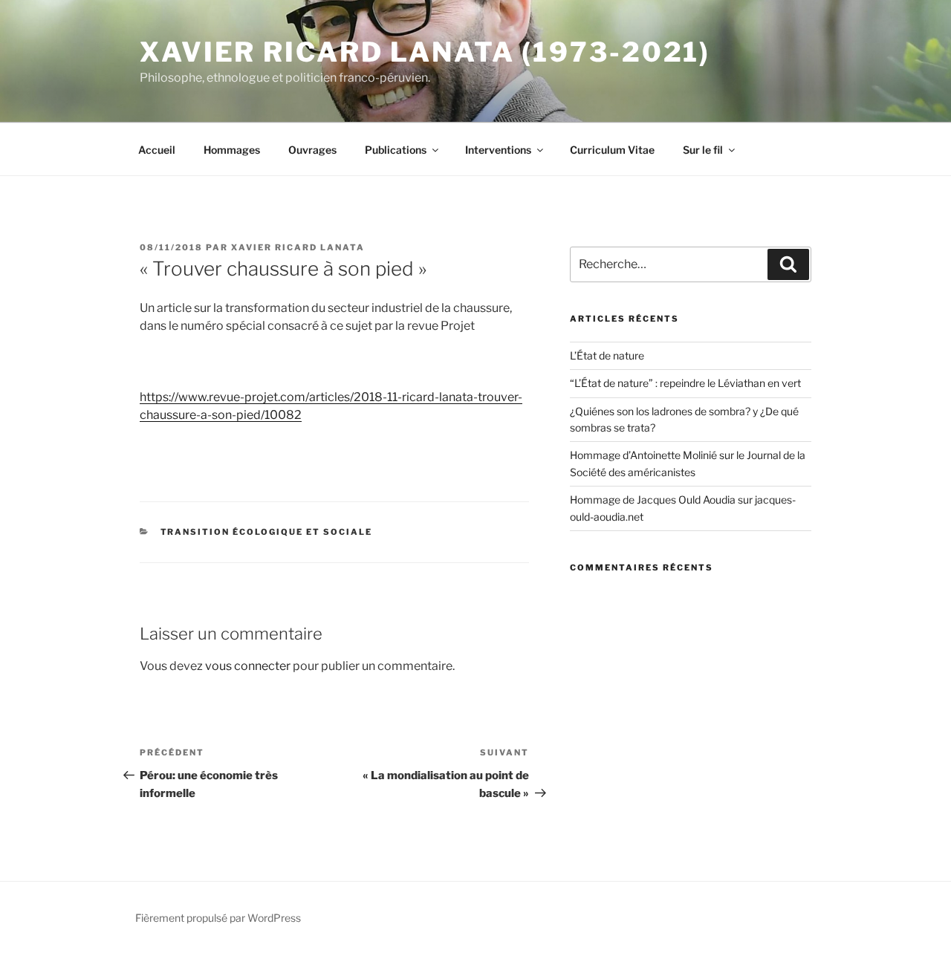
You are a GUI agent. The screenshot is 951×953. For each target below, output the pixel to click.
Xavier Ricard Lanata (298, 247)
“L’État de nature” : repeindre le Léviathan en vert (685, 383)
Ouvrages (312, 149)
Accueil (156, 149)
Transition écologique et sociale (266, 532)
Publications (395, 149)
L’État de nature (607, 355)
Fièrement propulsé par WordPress (218, 917)
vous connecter (248, 666)
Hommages (232, 149)
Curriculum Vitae (612, 149)
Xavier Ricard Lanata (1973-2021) (425, 52)
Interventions (498, 149)
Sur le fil (703, 149)
